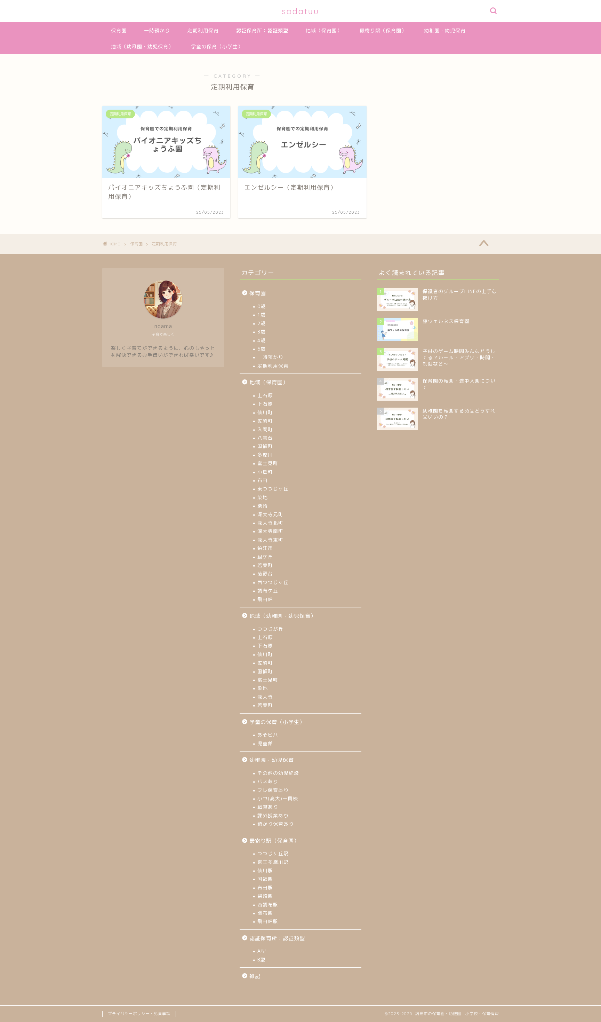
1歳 (261, 314)
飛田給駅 (267, 921)
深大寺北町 (270, 522)
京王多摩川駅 (273, 862)
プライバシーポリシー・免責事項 (139, 1013)
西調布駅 (267, 904)
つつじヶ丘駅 (273, 853)
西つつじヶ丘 (273, 582)
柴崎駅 (265, 896)
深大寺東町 (270, 539)
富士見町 (267, 463)
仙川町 (265, 412)
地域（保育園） (324, 30)
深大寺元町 (270, 514)
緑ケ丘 (265, 556)
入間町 (265, 429)
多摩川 (265, 454)
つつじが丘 (270, 629)
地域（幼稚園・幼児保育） (142, 47)
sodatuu (300, 11)
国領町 (265, 446)
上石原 (265, 395)
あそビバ (267, 734)
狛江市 (265, 548)
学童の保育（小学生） (217, 47)
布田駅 (265, 887)
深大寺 (265, 696)
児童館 (265, 743)
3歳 (261, 331)
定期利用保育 (203, 30)
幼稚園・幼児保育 (445, 30)
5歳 (261, 348)
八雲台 (265, 437)
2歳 (261, 323)
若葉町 (265, 565)
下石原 (265, 403)
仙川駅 (265, 870)
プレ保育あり (273, 790)
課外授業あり (273, 815)
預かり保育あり (275, 823)
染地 (262, 497)
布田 (262, 480)
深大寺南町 (270, 531)
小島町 (265, 472)
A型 (261, 951)
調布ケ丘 (267, 590)
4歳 (261, 340)
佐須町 (265, 420)
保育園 (119, 30)
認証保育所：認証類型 (262, 30)
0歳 (261, 306)
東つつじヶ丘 (273, 488)
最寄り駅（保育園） (383, 30)
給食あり (267, 806)
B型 (261, 959)
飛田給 (265, 599)
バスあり (267, 781)
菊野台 (265, 573)
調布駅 (265, 913)
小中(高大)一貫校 (277, 798)
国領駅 (265, 878)
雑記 (255, 976)
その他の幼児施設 (278, 773)
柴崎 (262, 505)
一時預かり (157, 30)
